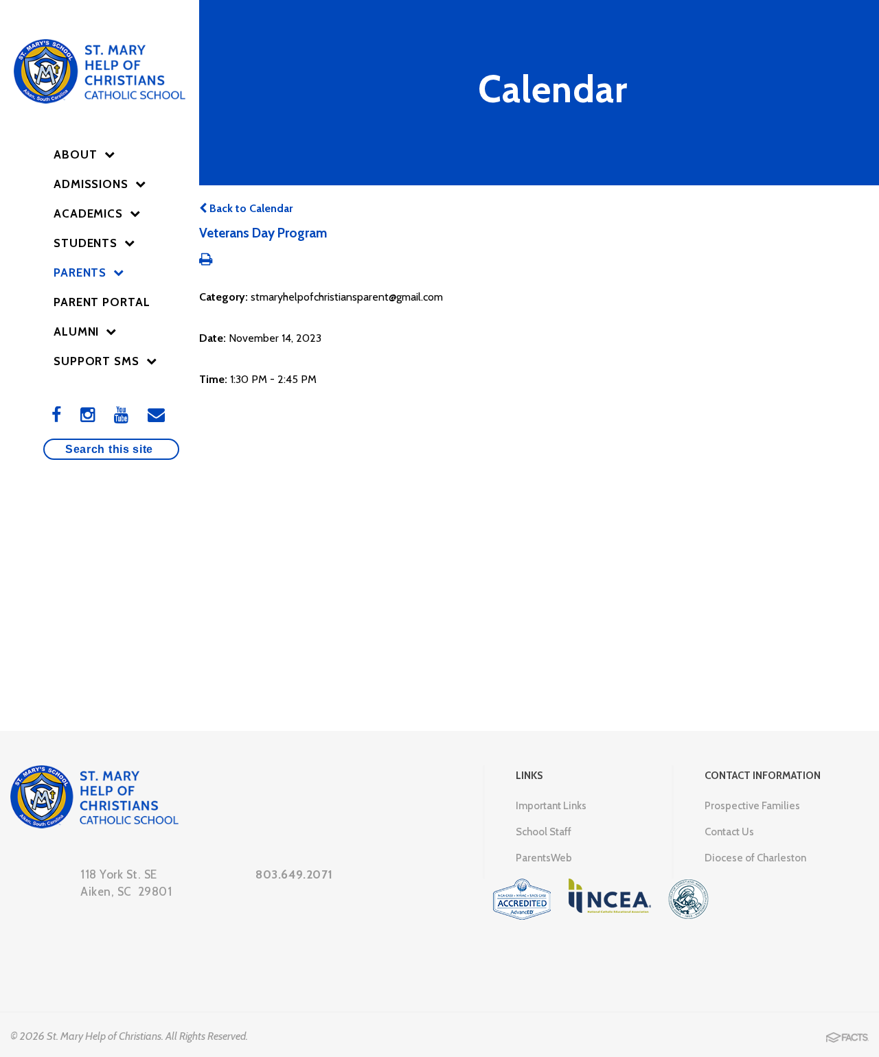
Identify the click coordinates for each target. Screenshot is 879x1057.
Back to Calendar (250, 208)
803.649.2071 (293, 874)
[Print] (205, 260)
